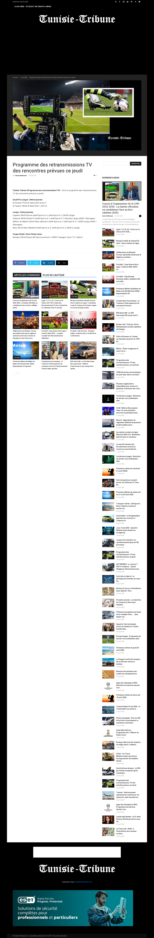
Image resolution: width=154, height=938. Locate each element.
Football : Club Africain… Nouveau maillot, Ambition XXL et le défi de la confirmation (83, 333)
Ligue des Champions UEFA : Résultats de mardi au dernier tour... (128, 685)
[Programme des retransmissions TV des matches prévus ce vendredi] (108, 363)
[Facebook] (119, 1)
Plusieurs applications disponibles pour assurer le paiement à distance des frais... (128, 386)
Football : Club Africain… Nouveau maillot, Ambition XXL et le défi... (128, 279)
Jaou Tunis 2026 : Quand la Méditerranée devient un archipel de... (127, 530)
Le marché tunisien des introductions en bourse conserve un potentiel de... (126, 446)
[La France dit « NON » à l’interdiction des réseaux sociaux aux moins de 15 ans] (108, 832)
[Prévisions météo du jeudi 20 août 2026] (108, 651)
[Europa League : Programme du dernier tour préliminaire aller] (108, 639)
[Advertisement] (54, 182)
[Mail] (131, 1)
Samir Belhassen (107, 216)
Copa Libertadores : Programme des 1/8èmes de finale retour (127, 732)
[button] (116, 2)
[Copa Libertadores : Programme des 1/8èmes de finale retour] (108, 733)
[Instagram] (123, 1)
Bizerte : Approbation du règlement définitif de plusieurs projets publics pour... (128, 422)
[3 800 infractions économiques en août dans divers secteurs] (108, 375)
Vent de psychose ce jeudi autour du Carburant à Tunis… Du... (128, 482)
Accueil (15, 77)
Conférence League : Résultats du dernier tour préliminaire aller (128, 398)
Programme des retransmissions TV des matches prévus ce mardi (126, 782)
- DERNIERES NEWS (76, 327)
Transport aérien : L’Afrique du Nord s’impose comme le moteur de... (128, 506)
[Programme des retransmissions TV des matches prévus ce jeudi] (108, 555)
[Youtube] (139, 1)
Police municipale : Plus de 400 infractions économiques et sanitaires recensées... (128, 720)
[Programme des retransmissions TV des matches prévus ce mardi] (108, 783)
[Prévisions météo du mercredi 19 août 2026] (108, 698)
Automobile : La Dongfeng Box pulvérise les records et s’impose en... (128, 518)
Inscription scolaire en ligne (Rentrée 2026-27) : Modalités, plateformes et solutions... (128, 434)
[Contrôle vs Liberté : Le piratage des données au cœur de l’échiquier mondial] (108, 579)
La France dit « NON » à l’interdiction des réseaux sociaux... (126, 831)
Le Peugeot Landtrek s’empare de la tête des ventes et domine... (128, 661)
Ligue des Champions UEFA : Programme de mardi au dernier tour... (127, 807)
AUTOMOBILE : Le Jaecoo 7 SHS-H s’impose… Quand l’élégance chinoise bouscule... (128, 566)
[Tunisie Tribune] (77, 19)
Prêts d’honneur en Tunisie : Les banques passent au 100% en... (128, 339)
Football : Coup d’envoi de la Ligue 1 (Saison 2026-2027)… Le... (127, 267)
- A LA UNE (23, 77)
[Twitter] (135, 1)
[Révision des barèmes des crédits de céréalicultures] (108, 674)
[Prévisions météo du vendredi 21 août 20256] (108, 471)
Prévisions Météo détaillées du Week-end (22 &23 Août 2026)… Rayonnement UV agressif (24, 364)
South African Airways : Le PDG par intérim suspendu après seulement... (128, 770)
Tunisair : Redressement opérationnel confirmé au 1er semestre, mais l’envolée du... (128, 794)
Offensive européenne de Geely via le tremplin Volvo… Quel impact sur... (128, 614)
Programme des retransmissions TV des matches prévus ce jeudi (125, 554)
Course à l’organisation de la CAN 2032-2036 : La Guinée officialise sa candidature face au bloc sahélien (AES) (120, 208)
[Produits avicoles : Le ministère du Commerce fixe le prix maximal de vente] (108, 603)
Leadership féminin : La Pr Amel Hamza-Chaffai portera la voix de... (128, 819)
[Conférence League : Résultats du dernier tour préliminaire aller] (108, 399)
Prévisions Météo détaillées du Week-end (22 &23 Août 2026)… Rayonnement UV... (128, 291)
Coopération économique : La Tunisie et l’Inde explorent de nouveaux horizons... (127, 303)
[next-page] (18, 373)
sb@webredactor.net (83, 882)
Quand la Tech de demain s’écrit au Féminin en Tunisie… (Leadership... (127, 626)
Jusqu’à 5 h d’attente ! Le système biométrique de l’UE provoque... (127, 542)
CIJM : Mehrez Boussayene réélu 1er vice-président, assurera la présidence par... (127, 410)
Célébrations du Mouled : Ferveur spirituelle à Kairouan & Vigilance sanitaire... (128, 254)
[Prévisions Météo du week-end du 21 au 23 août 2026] (108, 495)
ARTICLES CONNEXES (27, 275)
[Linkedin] (127, 1)
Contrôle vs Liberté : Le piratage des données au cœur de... (128, 578)
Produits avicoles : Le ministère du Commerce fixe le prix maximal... (128, 602)
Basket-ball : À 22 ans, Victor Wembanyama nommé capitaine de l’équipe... (128, 326)
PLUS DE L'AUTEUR (53, 275)
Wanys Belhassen (21, 175)
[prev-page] (14, 373)
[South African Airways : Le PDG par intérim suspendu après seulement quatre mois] (108, 771)
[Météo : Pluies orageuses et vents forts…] (108, 351)
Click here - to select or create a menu (32, 6)
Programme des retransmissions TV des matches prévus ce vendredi (127, 362)
